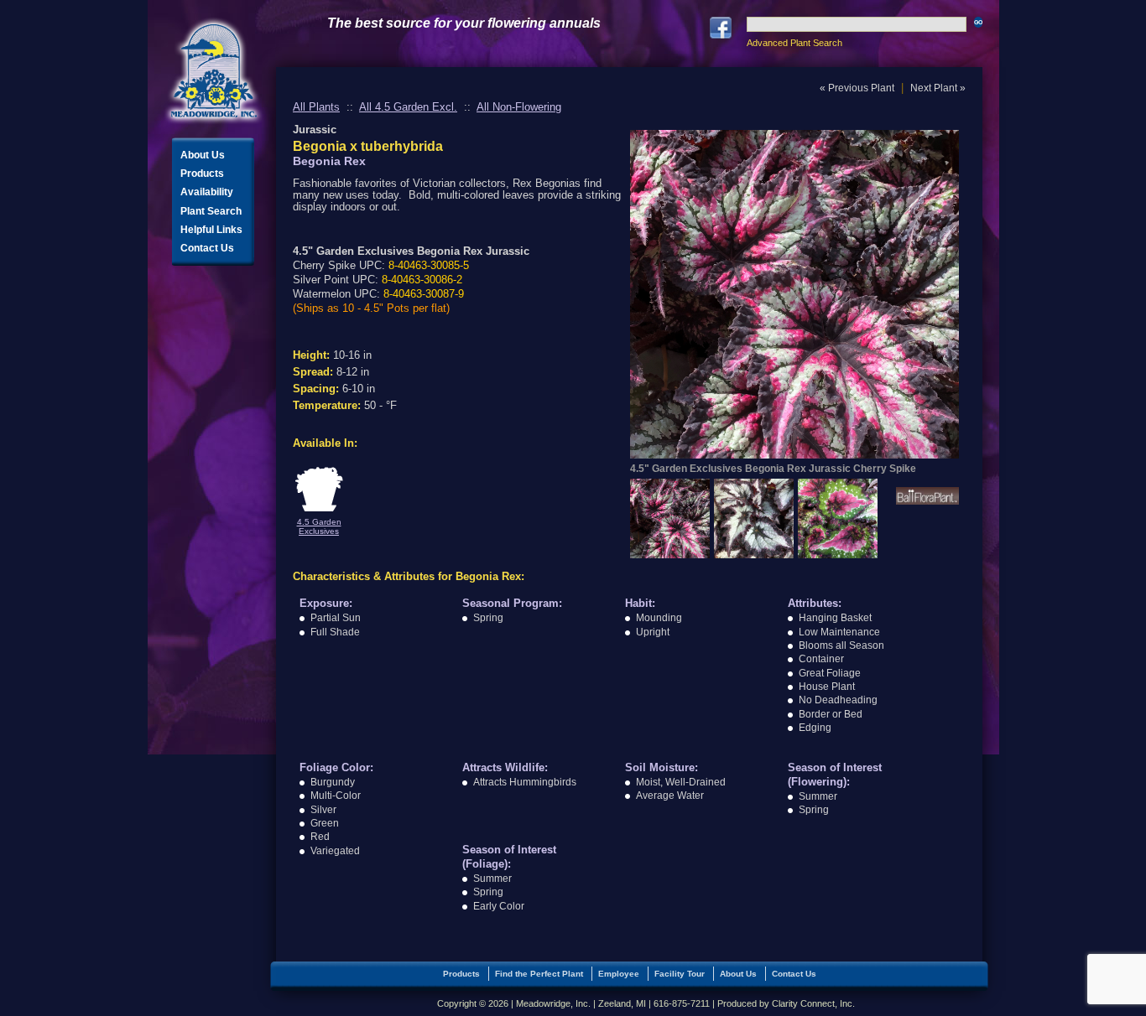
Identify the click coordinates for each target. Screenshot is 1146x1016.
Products (202, 173)
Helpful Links (211, 230)
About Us (202, 155)
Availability (206, 192)
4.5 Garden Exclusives (319, 526)
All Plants (316, 107)
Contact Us (207, 248)
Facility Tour (679, 973)
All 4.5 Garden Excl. (408, 107)
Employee (618, 973)
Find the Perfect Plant (539, 973)
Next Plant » (938, 88)
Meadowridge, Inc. (214, 71)
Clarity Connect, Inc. (813, 1003)
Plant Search (211, 211)
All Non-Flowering (519, 107)
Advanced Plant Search (794, 43)
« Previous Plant (857, 88)
